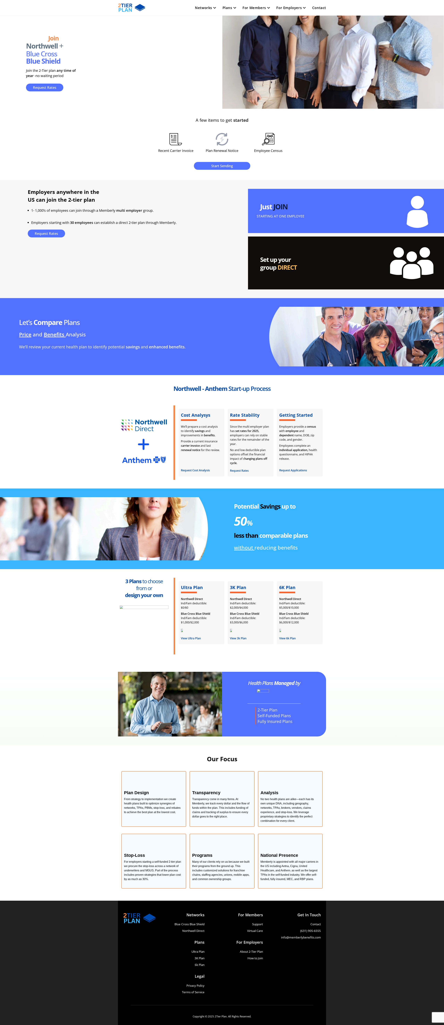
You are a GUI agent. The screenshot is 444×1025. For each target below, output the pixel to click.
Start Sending (222, 166)
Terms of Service (193, 992)
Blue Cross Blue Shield (189, 924)
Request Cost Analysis (195, 470)
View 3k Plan (238, 638)
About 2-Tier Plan (251, 952)
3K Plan (199, 958)
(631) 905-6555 (310, 931)
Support (257, 924)
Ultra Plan (197, 952)
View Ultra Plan (191, 638)
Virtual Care (255, 931)
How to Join (255, 958)
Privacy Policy (195, 986)
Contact (315, 924)
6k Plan (199, 965)
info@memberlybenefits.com (301, 937)
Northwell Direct (193, 931)
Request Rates (44, 87)
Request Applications (293, 470)
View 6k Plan (287, 638)
